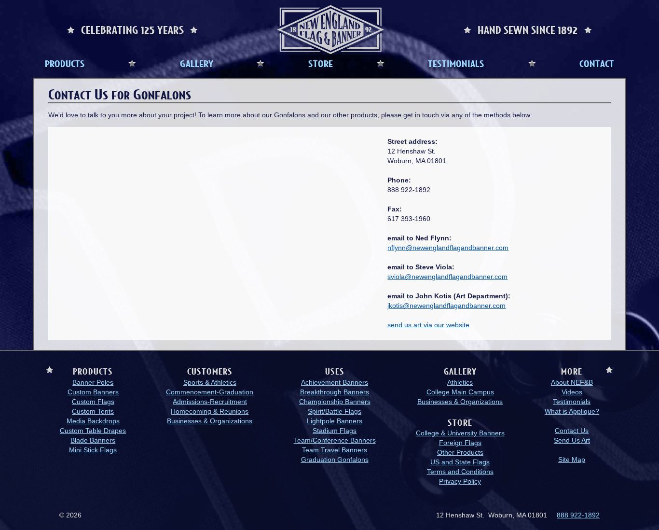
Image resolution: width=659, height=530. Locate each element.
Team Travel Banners (334, 450)
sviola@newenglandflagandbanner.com (447, 276)
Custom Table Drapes (93, 430)
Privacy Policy (460, 481)
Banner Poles (92, 382)
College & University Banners (460, 433)
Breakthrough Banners (334, 392)
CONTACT (596, 63)
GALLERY (196, 63)
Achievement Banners (334, 382)
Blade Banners (92, 440)
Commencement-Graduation (209, 392)
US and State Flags (460, 462)
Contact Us (572, 430)
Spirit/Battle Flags (334, 411)
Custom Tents (93, 411)
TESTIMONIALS (456, 63)
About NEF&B (572, 382)
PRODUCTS (65, 63)
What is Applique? (572, 411)
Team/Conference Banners (335, 440)
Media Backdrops (93, 421)
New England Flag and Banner (330, 30)
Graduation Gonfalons (335, 459)
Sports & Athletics (209, 382)
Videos (572, 392)
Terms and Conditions (460, 471)
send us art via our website (428, 325)
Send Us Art (572, 440)
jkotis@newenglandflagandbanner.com (446, 305)
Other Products (460, 452)
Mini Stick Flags (93, 450)
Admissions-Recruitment (210, 401)
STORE (320, 63)
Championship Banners (335, 401)
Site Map (571, 459)
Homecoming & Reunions (209, 411)
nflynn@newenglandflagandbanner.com (447, 247)
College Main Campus (460, 392)
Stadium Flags (335, 430)
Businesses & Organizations (209, 421)
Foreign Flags (460, 442)
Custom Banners (93, 392)
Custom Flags (93, 401)
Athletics (460, 382)
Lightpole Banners (334, 421)
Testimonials (571, 401)
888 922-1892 (578, 515)
